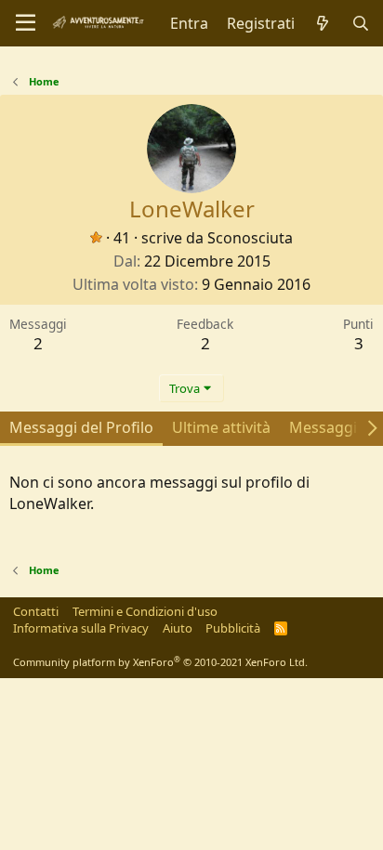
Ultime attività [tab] (221, 427)
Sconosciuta (250, 238)
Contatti (36, 611)
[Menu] (25, 23)
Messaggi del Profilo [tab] (81, 427)
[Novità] (323, 23)
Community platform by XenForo (160, 662)
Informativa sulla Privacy (81, 628)
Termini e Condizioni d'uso (145, 611)
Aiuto (177, 628)
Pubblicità (232, 628)
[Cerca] (360, 23)
